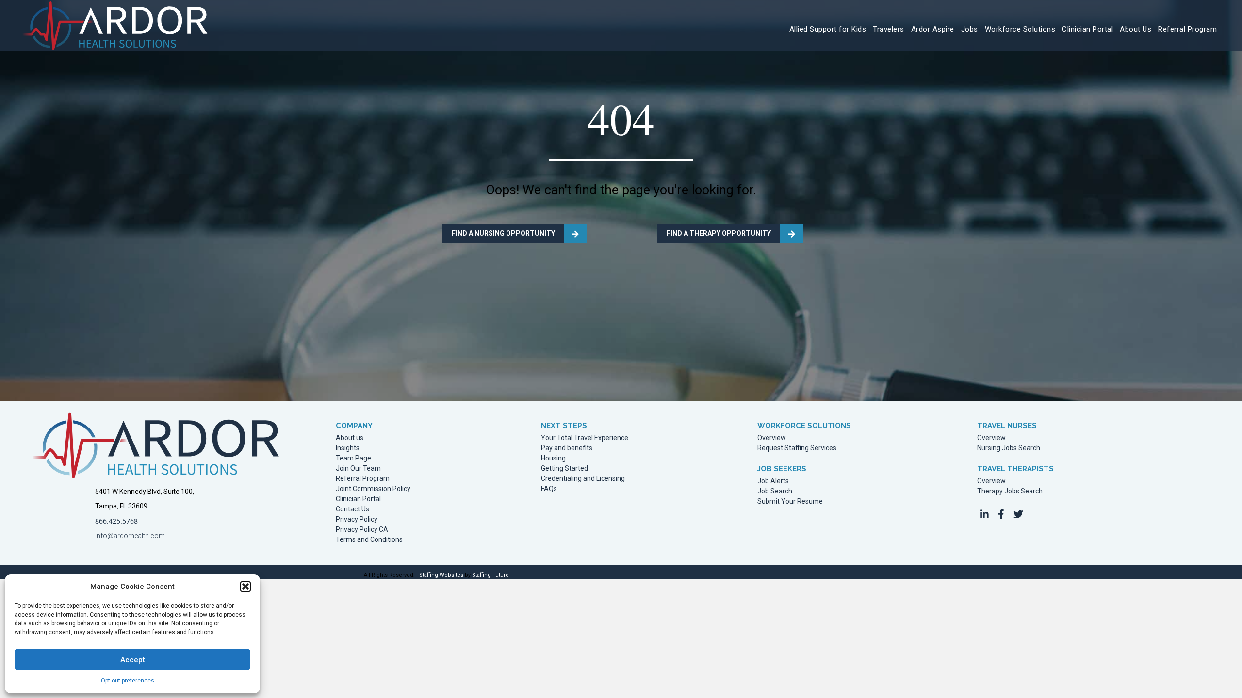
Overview (771, 438)
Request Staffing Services (796, 448)
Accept (132, 659)
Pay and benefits (566, 448)
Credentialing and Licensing (583, 478)
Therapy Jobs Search (1010, 491)
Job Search (774, 491)
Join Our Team (358, 468)
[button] (245, 586)
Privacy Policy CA (362, 529)
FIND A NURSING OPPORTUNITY (503, 233)
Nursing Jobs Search (1008, 448)
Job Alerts (773, 481)
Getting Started (564, 468)
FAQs (549, 488)
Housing (553, 458)
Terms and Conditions (369, 539)
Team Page (353, 458)
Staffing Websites (441, 575)
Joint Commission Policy (373, 488)
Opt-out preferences (127, 680)
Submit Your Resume (790, 501)
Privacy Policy (356, 519)
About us (349, 438)
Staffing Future (490, 575)
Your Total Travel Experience (584, 438)
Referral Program (363, 478)
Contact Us (352, 509)
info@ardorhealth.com (130, 535)
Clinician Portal (358, 499)
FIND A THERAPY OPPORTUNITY (719, 233)
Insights (348, 448)
